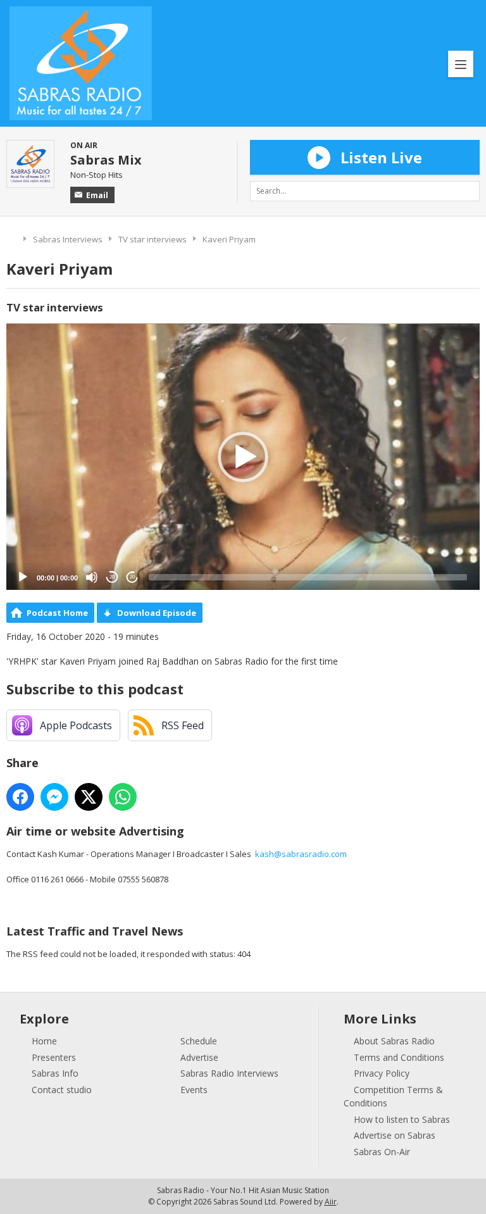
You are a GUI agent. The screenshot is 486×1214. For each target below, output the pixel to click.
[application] (243, 456)
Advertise (199, 1057)
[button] (243, 457)
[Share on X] (89, 797)
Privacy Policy (381, 1073)
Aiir (331, 1201)
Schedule (198, 1041)
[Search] (469, 191)
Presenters (54, 1057)
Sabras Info (55, 1073)
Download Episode (156, 612)
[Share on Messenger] (54, 797)
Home (11, 237)
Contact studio (62, 1090)
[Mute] (91, 577)
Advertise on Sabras (394, 1135)
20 (112, 577)
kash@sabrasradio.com (301, 854)
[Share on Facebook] (20, 797)
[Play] (22, 577)
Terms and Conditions (399, 1057)
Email (97, 195)
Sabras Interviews (68, 239)
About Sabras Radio (394, 1041)
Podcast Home (57, 612)
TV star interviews (152, 239)
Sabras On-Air (382, 1152)
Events (194, 1090)
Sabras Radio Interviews (229, 1073)
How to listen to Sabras (402, 1119)
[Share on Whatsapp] (123, 797)
